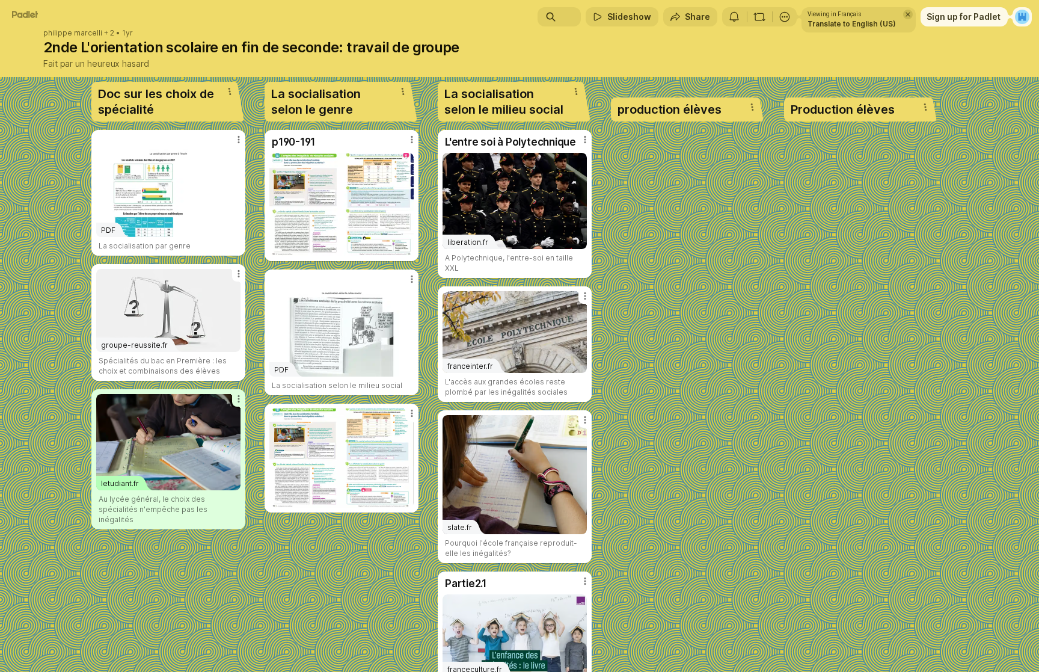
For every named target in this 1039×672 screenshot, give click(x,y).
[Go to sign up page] (1022, 16)
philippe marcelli (72, 33)
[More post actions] (238, 139)
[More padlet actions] (785, 16)
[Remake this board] (759, 16)
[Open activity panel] (734, 16)
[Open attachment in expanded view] (341, 204)
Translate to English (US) (852, 23)
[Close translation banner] (908, 14)
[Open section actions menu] (229, 91)
